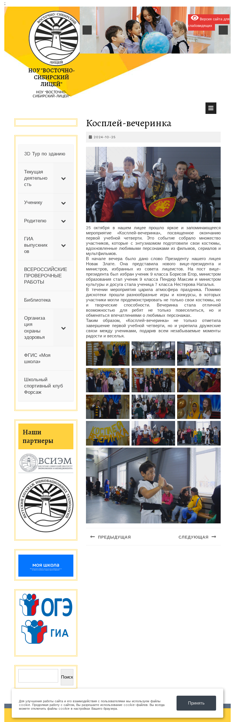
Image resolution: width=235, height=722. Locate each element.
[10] (176, 49)
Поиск (67, 677)
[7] (158, 49)
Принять (196, 703)
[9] (170, 49)
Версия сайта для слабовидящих (209, 22)
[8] (164, 49)
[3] (134, 49)
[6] (152, 49)
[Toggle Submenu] (63, 178)
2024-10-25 (105, 137)
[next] (223, 30)
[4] (140, 49)
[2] (128, 49)
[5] (146, 49)
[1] (122, 49)
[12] (188, 49)
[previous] (87, 30)
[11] (182, 49)
